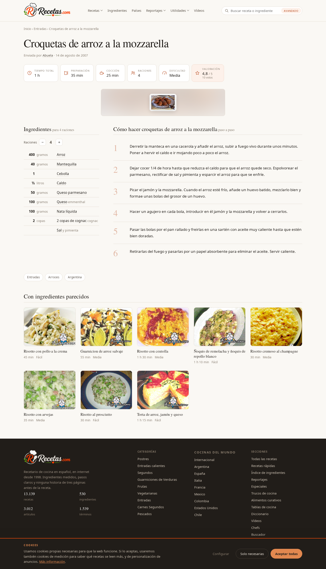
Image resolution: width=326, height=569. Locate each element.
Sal (59, 230)
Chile (198, 514)
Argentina (75, 277)
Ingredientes (117, 10)
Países (136, 10)
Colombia (201, 501)
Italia (198, 480)
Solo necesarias (252, 553)
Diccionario (260, 514)
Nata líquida (67, 211)
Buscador (258, 534)
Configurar (221, 553)
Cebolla (63, 173)
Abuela (48, 55)
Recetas (93, 10)
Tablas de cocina (263, 507)
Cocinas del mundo (215, 452)
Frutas (142, 486)
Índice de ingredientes (268, 472)
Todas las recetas (264, 459)
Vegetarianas (147, 493)
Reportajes (154, 10)
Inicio (27, 29)
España (199, 473)
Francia (199, 487)
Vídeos (199, 10)
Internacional (204, 459)
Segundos (145, 472)
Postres (143, 459)
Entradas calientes (151, 465)
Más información (52, 561)
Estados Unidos (206, 508)
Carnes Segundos (150, 507)
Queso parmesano (72, 192)
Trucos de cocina (264, 493)
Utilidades (178, 10)
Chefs (255, 527)
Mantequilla (67, 164)
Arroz (61, 154)
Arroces (53, 277)
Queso (62, 201)
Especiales (259, 486)
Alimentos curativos (266, 500)
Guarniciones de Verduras (157, 479)
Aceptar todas (286, 553)
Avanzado (291, 10)
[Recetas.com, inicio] (47, 10)
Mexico (199, 494)
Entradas (40, 29)
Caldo (61, 183)
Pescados (144, 514)
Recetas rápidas (263, 465)
